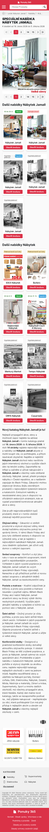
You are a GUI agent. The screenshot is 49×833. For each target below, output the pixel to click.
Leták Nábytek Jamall (17, 13)
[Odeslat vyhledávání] (44, 7)
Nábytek (32, 782)
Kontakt (10, 817)
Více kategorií (8, 787)
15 (33, 32)
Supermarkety (35, 776)
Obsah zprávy (21, 817)
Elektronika (12, 782)
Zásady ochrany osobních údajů (24, 829)
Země (33, 821)
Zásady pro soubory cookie (24, 825)
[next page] (38, 32)
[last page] (42, 32)
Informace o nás (35, 817)
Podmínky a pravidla (21, 821)
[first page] (6, 32)
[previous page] (11, 32)
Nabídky (31, 13)
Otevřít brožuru (13, 147)
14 (28, 32)
